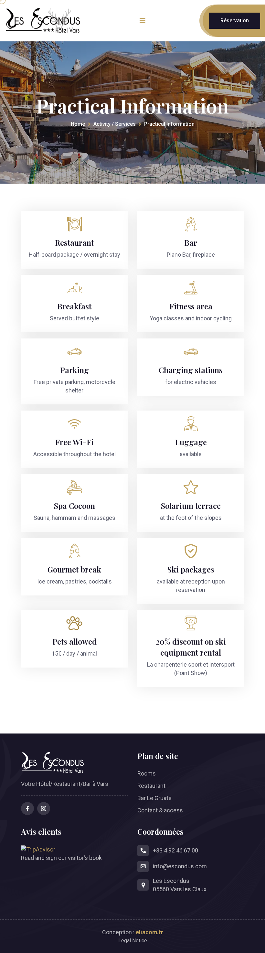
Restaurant (151, 785)
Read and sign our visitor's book (61, 857)
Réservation (234, 20)
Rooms (146, 773)
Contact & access (160, 810)
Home (78, 124)
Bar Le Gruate (154, 798)
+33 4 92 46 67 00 (175, 850)
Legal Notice (132, 940)
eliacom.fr (149, 932)
